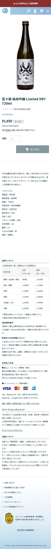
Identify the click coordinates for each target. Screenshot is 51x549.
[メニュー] (47, 11)
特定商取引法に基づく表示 (14, 487)
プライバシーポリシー (12, 502)
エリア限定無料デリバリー (14, 506)
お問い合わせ (9, 482)
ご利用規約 (8, 497)
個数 (4, 138)
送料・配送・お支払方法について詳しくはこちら (20, 403)
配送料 (8, 130)
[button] (16, 109)
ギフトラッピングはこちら (12, 430)
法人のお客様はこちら (12, 492)
